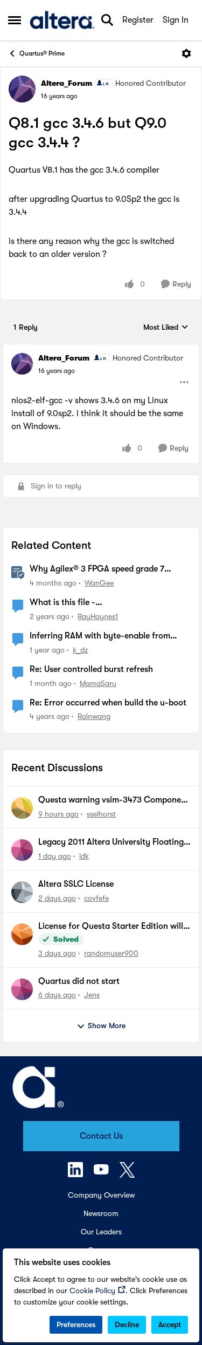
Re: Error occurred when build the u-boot (108, 703)
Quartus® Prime (42, 53)
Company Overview (101, 1195)
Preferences (76, 1324)
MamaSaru (98, 683)
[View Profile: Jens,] (22, 989)
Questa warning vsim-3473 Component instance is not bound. (113, 800)
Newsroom (101, 1213)
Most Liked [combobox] (166, 328)
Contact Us (101, 1136)
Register (138, 20)
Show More (107, 1025)
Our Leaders (101, 1231)
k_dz (80, 650)
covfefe (96, 898)
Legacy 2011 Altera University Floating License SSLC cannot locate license (111, 842)
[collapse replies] (101, 349)
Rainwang (94, 716)
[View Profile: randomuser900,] (22, 934)
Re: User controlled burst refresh (91, 669)
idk (84, 856)
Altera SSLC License (76, 884)
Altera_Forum (66, 83)
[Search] (107, 19)
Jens (92, 994)
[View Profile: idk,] (22, 850)
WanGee (99, 583)
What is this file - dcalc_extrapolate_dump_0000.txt (97, 602)
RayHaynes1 (98, 616)
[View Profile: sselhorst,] (22, 808)
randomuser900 (111, 953)
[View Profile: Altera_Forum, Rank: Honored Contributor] (22, 89)
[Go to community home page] (62, 20)
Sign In (176, 20)
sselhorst (101, 814)
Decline (127, 1324)
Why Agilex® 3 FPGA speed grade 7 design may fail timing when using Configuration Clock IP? (97, 569)
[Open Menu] (186, 53)
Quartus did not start (79, 981)
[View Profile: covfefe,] (22, 892)
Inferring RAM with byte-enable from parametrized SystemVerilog (100, 636)
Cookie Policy (92, 1290)
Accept (169, 1324)
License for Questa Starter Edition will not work (110, 926)
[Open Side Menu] (14, 20)
